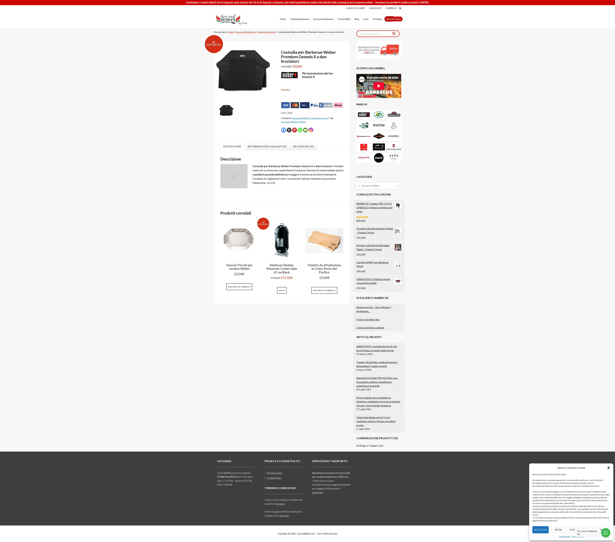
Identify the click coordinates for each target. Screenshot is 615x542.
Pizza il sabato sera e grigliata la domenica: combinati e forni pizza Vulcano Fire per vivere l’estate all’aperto (378, 401)
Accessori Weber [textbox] (369, 185)
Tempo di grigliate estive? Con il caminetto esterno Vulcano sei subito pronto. (376, 421)
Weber (302, 121)
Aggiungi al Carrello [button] (239, 287)
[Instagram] (310, 130)
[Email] (305, 130)
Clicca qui (280, 503)
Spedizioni (317, 492)
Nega (558, 529)
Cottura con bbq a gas (368, 319)
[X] (289, 130)
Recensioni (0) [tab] (303, 146)
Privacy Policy (274, 472)
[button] (608, 467)
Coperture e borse (266, 32)
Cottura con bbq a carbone (370, 327)
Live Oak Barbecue (234, 19)
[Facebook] (283, 130)
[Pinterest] (294, 130)
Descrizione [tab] (232, 146)
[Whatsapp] (300, 130)
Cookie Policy (564, 536)
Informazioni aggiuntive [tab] (267, 146)
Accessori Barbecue (245, 32)
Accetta (540, 529)
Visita (282, 290)
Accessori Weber (300, 118)
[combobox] (378, 185)
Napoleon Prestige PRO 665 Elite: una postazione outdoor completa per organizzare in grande (376, 382)
